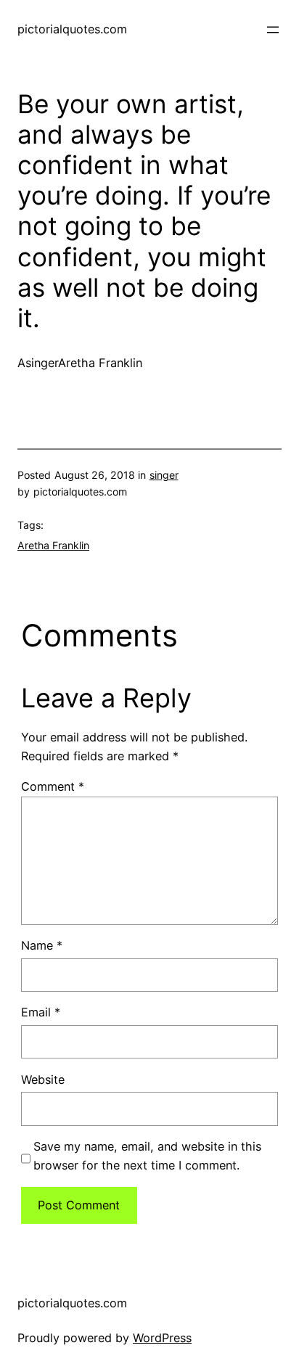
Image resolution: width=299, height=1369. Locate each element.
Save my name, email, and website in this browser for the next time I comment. (147, 1155)
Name (41, 945)
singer (164, 475)
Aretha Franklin (53, 545)
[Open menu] (273, 29)
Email (40, 1012)
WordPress (162, 1338)
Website (43, 1079)
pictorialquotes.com (72, 29)
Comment (52, 786)
